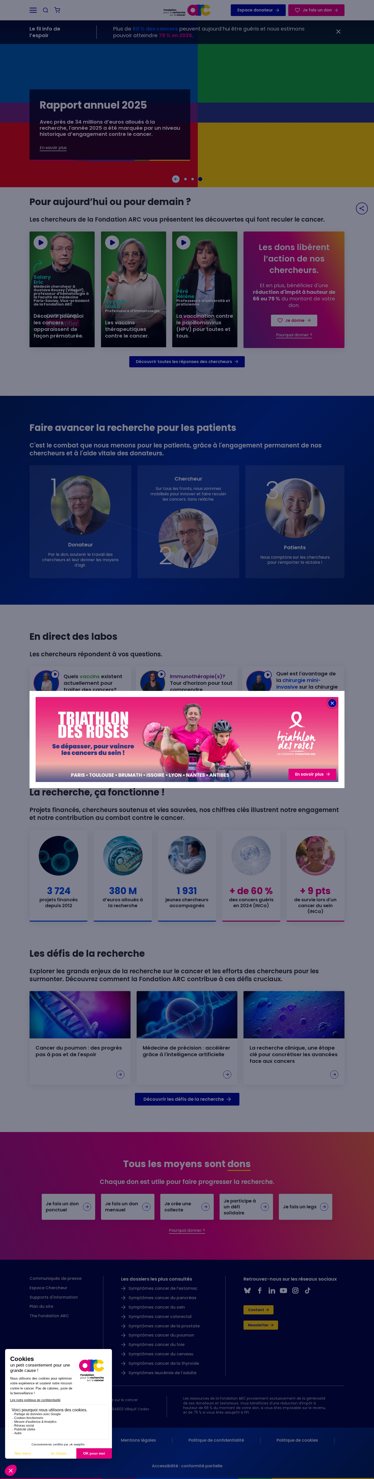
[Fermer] (332, 703)
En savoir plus (309, 774)
